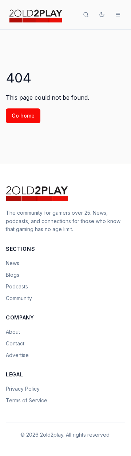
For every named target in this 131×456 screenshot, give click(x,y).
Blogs (12, 275)
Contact (15, 343)
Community (19, 298)
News (12, 263)
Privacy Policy (23, 389)
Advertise (17, 355)
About (13, 332)
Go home (23, 115)
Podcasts (17, 286)
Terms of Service (26, 400)
